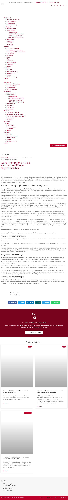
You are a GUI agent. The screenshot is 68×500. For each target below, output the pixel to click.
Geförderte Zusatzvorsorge (16, 34)
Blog (8, 59)
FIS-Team (9, 69)
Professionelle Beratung (13, 19)
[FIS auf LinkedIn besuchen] (60, 5)
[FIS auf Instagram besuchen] (57, 5)
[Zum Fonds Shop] (66, 5)
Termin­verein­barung (12, 71)
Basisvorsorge (13, 32)
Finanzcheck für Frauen (13, 48)
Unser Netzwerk (11, 73)
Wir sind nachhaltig (12, 77)
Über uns (6, 68)
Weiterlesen (39, 406)
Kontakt (6, 78)
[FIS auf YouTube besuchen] (51, 5)
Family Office (10, 43)
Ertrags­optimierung (12, 25)
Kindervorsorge (11, 39)
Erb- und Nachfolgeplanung (16, 37)
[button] (2, 4)
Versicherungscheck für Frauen (15, 50)
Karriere (9, 75)
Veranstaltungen (11, 62)
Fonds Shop (10, 44)
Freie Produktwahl (11, 21)
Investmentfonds (11, 28)
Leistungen (7, 26)
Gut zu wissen (10, 60)
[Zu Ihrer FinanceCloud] (63, 5)
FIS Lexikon (10, 55)
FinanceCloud (10, 53)
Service (6, 46)
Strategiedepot (11, 23)
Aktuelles (6, 57)
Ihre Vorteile (7, 18)
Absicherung (10, 41)
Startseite (3, 158)
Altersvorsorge (11, 30)
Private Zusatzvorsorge (15, 35)
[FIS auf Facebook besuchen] (54, 5)
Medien (9, 66)
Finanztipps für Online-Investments (16, 52)
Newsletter (10, 64)
